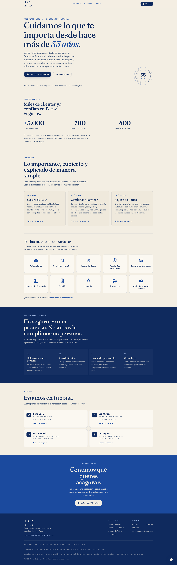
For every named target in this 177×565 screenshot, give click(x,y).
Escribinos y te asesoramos (61, 297)
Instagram (136, 528)
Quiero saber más (122, 221)
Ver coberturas (62, 74)
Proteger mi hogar (79, 221)
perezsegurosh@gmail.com (142, 531)
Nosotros (88, 4)
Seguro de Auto (114, 524)
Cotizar (148, 4)
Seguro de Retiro (115, 531)
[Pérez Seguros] (28, 3)
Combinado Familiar (116, 528)
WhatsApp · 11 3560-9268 (142, 524)
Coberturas (76, 4)
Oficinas (98, 4)
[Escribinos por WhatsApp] (171, 559)
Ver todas (112, 534)
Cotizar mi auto (34, 221)
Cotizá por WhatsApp (39, 74)
